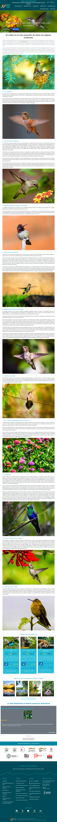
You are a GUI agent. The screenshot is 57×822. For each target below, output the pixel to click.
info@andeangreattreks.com (35, 783)
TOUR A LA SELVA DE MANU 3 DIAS (11, 651)
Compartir (16, 29)
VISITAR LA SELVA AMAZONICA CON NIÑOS (48, 693)
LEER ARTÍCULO (9, 688)
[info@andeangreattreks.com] (51, 2)
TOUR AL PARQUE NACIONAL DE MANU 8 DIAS (46, 651)
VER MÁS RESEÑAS (29, 739)
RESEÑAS (4, 796)
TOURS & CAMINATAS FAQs (34, 785)
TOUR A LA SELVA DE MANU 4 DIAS (28, 651)
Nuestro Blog (5, 790)
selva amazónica (23, 41)
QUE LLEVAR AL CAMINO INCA (34, 791)
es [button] (48, 2)
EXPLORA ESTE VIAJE (11, 671)
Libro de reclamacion (34, 799)
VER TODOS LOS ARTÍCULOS (28, 698)
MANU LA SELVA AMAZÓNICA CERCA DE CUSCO (35, 693)
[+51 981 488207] (53, 2)
